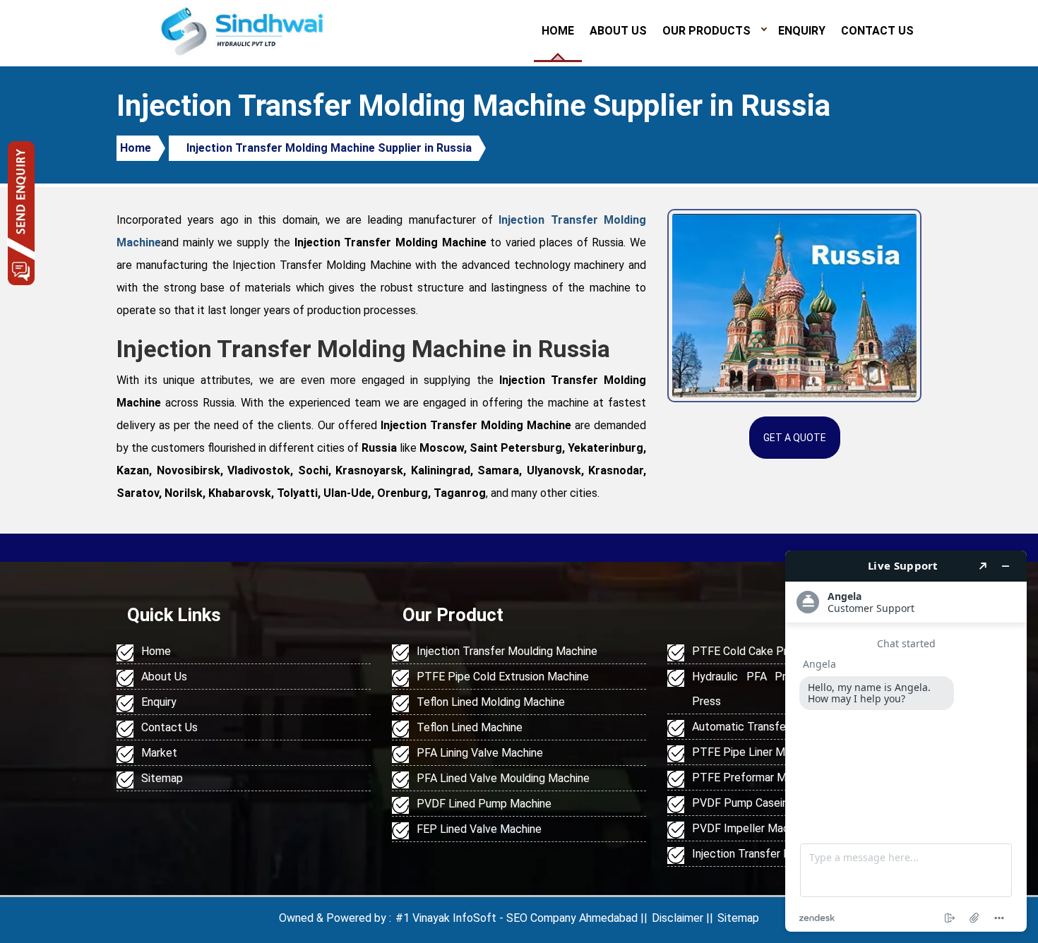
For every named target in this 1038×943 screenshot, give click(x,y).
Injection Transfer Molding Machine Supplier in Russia (329, 148)
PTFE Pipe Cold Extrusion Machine (503, 676)
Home (558, 30)
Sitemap (162, 778)
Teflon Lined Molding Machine (491, 702)
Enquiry (801, 30)
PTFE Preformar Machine (755, 777)
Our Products (706, 30)
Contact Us (877, 30)
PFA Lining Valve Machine (480, 752)
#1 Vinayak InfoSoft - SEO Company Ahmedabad (516, 918)
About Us (618, 30)
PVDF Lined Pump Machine (484, 803)
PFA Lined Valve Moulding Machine (503, 778)
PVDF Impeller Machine (750, 828)
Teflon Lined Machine (470, 727)
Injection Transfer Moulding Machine (507, 651)
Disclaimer (677, 918)
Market (159, 752)
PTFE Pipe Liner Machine (754, 752)
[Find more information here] (906, 741)
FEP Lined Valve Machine (479, 829)
